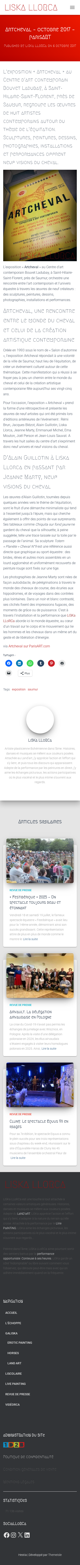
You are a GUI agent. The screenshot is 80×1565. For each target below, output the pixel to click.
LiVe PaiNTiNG (15, 1384)
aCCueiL (11, 1312)
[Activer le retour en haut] (71, 1556)
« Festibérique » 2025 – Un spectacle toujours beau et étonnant (35, 902)
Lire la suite (30, 939)
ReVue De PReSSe (21, 890)
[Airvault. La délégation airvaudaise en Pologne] (40, 975)
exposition (19, 689)
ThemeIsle (55, 1555)
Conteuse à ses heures (36, 1258)
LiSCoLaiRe (13, 1373)
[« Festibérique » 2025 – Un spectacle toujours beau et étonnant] (40, 861)
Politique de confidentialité (28, 1457)
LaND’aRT (23, 1213)
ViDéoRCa (12, 1404)
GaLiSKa (11, 1333)
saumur (33, 689)
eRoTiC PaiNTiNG (19, 1342)
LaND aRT (14, 1363)
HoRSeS (13, 1353)
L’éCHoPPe (13, 1323)
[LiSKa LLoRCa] (32, 7)
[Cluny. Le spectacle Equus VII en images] (40, 1085)
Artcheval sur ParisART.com (29, 646)
